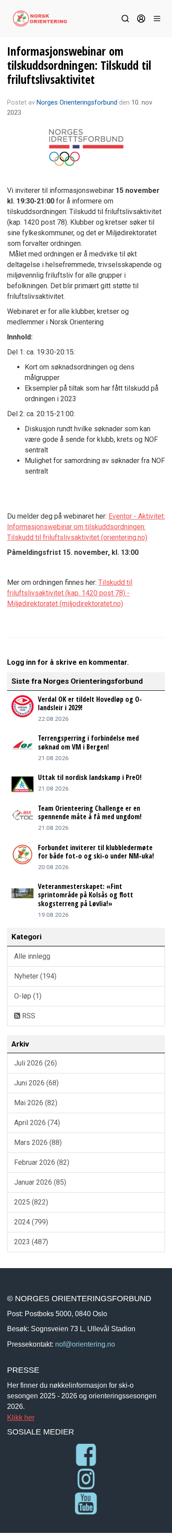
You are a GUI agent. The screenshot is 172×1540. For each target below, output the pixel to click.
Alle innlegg (32, 956)
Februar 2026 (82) (41, 1162)
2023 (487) (31, 1242)
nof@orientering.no (85, 1344)
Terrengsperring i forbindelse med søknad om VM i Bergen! (88, 742)
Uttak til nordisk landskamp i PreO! (90, 777)
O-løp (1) (27, 996)
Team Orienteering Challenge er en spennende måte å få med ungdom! (90, 812)
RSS (27, 1016)
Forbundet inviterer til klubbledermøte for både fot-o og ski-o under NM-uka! (96, 852)
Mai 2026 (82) (35, 1103)
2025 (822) (31, 1202)
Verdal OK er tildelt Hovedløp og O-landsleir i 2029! (90, 703)
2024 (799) (31, 1222)
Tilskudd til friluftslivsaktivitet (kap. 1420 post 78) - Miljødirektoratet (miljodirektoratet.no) (69, 593)
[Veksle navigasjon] (157, 18)
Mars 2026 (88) (38, 1142)
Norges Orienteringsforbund (77, 102)
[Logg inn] (141, 18)
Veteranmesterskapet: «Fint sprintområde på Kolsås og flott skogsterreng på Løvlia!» (85, 894)
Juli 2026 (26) (35, 1063)
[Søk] (125, 18)
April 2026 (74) (37, 1122)
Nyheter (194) (35, 976)
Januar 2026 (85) (40, 1182)
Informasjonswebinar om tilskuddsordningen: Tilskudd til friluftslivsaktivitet (79, 65)
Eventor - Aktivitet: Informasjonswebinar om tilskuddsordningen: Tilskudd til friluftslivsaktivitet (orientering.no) (86, 527)
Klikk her (20, 1417)
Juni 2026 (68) (36, 1083)
